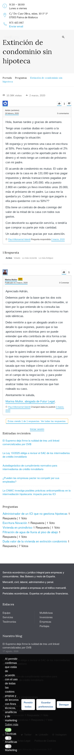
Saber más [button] (11, 724)
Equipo (6, 612)
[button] (8, 730)
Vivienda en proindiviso (17, 527)
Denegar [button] (64, 704)
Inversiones (46, 617)
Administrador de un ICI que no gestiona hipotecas (35, 513)
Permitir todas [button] (28, 704)
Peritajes (44, 626)
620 (20, 279)
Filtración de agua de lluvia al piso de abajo (30, 532)
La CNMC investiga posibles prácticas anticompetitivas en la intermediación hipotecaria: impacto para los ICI (37, 492)
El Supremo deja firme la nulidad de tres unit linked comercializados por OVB (31, 442)
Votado (17, 258)
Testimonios (9, 621)
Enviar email (16, 26)
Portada (7, 77)
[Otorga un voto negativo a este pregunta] (69, 103)
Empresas (45, 621)
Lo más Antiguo (46, 258)
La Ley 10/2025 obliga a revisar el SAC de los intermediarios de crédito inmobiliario (36, 454)
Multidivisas (46, 612)
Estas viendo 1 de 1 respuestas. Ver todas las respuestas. (37, 421)
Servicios (8, 617)
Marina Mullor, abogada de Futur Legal (30, 401)
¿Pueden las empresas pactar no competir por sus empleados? (31, 479)
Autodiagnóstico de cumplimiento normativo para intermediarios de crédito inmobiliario (30, 467)
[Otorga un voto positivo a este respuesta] (64, 272)
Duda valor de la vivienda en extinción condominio (35, 541)
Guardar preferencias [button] (46, 704)
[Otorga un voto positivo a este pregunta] (59, 103)
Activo (9, 258)
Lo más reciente (29, 258)
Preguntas (21, 77)
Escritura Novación (15, 523)
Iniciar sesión (37, 429)
